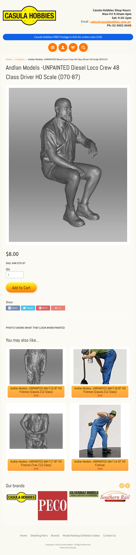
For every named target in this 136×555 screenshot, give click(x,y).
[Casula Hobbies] (29, 16)
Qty (8, 269)
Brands (55, 536)
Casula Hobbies (66, 544)
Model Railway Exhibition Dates (81, 536)
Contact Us (109, 536)
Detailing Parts (39, 536)
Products (20, 59)
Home (9, 59)
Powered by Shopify (68, 547)
